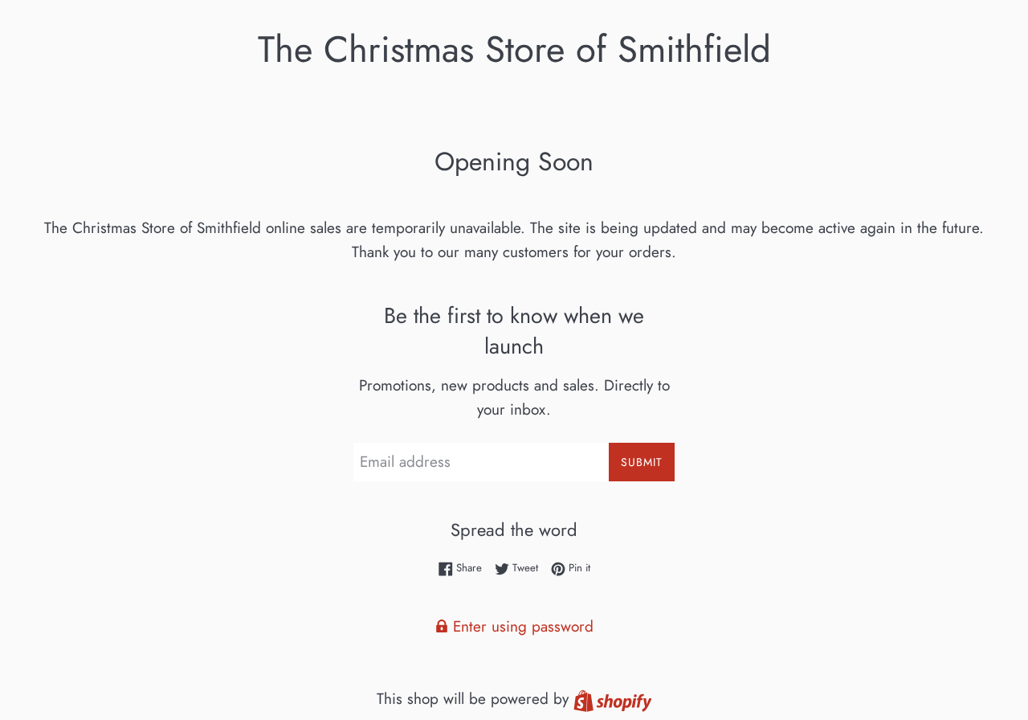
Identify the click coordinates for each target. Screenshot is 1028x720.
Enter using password (521, 626)
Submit (642, 462)
